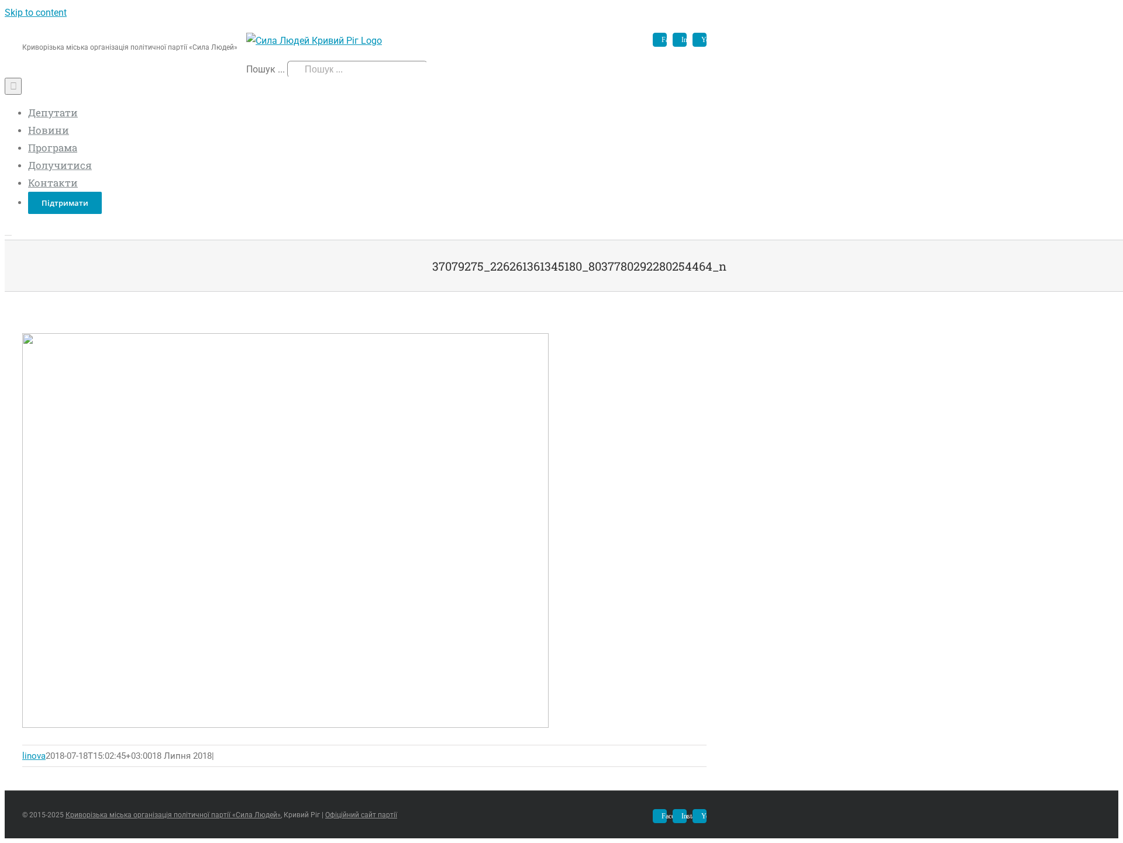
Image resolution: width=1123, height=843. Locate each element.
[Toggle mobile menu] (8, 231)
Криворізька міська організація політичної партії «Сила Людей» (173, 815)
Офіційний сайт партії (361, 815)
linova (34, 756)
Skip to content (36, 12)
